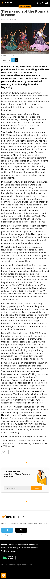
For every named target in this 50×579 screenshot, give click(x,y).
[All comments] (3, 575)
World (4, 524)
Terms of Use (23, 544)
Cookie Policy (6, 548)
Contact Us (33, 544)
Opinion (5, 452)
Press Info (13, 544)
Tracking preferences (9, 551)
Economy (32, 524)
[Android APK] (8, 558)
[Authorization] (36, 2)
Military (43, 524)
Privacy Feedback (31, 548)
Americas (14, 524)
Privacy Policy (18, 548)
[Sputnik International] (7, 4)
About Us (4, 544)
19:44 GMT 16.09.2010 (9, 20)
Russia (23, 524)
